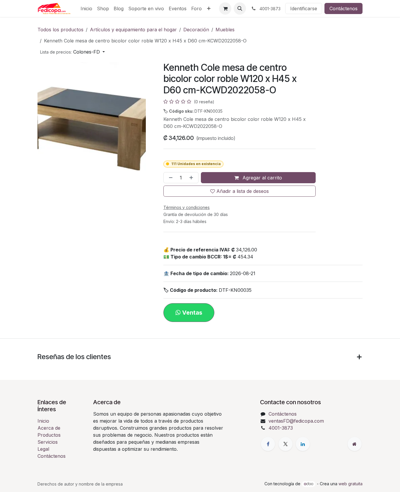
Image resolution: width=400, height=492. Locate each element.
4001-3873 (281, 428)
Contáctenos (343, 8)
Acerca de (48, 428)
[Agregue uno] (192, 177)
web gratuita (351, 483)
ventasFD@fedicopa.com (296, 421)
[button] (240, 8)
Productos (49, 435)
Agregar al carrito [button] (261, 178)
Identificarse (303, 8)
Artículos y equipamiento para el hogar (133, 29)
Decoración (196, 29)
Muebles (225, 29)
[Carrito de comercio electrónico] (225, 8)
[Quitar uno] (169, 177)
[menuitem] (86, 8)
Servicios (47, 442)
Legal (43, 449)
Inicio (43, 421)
